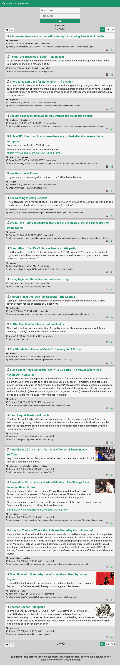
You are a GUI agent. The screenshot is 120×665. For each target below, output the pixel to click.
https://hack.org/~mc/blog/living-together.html (29, 286)
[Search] (60, 21)
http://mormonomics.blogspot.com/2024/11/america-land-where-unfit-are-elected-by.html (48, 564)
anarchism (14, 157)
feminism (14, 120)
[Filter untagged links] (7, 30)
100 (113, 29)
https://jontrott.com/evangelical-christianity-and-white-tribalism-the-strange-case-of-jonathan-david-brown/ (55, 520)
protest (25, 157)
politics (13, 263)
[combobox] (60, 15)
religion (13, 182)
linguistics (25, 120)
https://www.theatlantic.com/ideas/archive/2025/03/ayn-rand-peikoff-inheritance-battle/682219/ (51, 314)
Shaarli (18, 656)
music (12, 232)
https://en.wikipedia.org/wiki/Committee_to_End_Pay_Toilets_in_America (40, 269)
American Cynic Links (17, 3)
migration (14, 99)
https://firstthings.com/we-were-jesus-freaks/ (28, 188)
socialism (14, 433)
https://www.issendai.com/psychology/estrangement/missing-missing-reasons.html (45, 213)
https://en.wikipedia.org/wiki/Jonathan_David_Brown (38, 509)
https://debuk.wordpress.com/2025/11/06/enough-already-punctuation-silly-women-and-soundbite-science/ (56, 126)
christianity (25, 466)
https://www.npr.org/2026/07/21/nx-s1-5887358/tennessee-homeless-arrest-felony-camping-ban (51, 47)
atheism (13, 466)
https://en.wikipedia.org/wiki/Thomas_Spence (29, 634)
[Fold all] (12, 30)
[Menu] (117, 4)
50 (107, 29)
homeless (14, 41)
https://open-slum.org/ (18, 339)
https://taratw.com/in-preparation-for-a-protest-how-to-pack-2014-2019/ (40, 360)
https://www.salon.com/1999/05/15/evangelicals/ (30, 71)
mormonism (15, 558)
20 (102, 29)
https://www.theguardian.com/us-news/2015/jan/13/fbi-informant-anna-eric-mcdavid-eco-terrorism (52, 163)
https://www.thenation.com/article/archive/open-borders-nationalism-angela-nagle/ (45, 106)
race (25, 514)
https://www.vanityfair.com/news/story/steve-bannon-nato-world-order (39, 405)
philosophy (14, 308)
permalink (29, 43)
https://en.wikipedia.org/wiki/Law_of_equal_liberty (30, 439)
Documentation (72, 659)
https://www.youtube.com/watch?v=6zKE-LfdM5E (34, 152)
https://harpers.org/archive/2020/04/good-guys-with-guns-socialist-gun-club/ (42, 597)
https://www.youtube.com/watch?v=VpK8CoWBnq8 (31, 472)
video (35, 466)
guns (24, 591)
